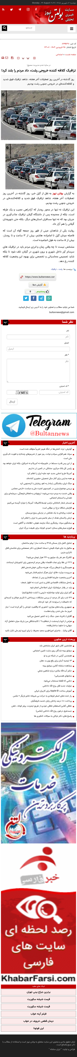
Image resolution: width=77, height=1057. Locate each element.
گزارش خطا (37, 285)
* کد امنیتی (64, 386)
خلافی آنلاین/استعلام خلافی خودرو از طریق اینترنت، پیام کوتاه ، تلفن (41, 706)
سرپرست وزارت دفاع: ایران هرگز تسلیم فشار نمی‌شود (48, 572)
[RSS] (3, 9)
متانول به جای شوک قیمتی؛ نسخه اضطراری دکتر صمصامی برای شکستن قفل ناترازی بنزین (38, 550)
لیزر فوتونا (38, 1028)
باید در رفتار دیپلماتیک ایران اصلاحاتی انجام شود (51, 587)
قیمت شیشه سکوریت (38, 999)
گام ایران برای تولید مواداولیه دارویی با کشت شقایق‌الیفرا (47, 592)
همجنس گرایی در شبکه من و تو (58, 655)
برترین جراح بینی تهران (38, 992)
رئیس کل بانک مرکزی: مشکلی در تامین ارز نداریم (50, 468)
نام (68, 330)
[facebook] (35, 9)
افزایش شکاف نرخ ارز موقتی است (57, 508)
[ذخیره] (12, 57)
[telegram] (20, 9)
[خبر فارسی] (38, 913)
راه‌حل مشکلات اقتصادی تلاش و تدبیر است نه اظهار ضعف (46, 582)
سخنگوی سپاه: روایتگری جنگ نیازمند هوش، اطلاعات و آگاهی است (42, 523)
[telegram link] (41, 298)
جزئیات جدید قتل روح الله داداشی (57, 686)
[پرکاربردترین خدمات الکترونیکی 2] (38, 783)
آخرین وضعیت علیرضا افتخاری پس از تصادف (52, 577)
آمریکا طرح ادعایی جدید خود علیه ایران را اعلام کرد (49, 473)
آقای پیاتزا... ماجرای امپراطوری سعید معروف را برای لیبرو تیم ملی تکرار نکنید (38, 630)
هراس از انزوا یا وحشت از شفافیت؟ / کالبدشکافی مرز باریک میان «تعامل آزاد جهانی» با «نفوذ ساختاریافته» (38, 623)
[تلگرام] (39, 425)
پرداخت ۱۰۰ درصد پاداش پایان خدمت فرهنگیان (51, 701)
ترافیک (54, 269)
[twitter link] (26, 298)
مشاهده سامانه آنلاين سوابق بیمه (57, 665)
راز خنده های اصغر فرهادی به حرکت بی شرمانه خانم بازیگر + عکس (42, 696)
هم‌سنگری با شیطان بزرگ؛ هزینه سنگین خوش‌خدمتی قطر (46, 567)
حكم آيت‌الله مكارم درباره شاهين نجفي (55, 671)
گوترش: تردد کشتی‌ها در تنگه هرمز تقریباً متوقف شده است (46, 449)
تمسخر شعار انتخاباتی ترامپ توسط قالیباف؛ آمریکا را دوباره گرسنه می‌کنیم (39, 503)
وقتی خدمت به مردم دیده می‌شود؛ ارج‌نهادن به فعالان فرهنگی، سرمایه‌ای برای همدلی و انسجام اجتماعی (38, 496)
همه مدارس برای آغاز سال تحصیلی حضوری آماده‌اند (49, 478)
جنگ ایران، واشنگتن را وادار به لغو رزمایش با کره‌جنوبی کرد (46, 483)
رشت (60, 269)
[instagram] (28, 10)
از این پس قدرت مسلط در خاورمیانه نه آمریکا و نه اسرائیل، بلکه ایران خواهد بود (37, 463)
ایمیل (66, 342)
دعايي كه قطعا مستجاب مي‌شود (58, 681)
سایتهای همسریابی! (63, 676)
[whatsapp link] (49, 298)
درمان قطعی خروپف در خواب (38, 1021)
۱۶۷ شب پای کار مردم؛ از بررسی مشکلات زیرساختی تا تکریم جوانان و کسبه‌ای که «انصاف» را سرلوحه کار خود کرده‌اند (38, 600)
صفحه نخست (70, 54)
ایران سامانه (55, 1049)
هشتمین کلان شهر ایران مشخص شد (55, 645)
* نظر (67, 355)
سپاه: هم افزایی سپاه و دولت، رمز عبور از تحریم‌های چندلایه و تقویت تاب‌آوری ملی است (37, 456)
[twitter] (11, 10)
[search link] (4, 28)
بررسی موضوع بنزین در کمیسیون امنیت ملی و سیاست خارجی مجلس (41, 488)
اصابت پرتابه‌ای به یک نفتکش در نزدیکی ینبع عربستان (48, 513)
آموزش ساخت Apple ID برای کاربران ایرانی (53, 691)
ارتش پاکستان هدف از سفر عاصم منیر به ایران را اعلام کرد (46, 518)
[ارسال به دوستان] (6, 57)
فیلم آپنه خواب (38, 1014)
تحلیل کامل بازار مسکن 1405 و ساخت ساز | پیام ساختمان (47, 543)
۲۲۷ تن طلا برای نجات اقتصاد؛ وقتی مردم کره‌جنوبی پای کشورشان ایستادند (39, 562)
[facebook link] (33, 298)
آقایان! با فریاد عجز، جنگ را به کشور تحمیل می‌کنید (49, 616)
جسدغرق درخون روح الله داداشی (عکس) (54, 711)
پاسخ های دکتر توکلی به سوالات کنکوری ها (53, 716)
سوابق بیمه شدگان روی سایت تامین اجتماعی (52, 650)
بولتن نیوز (58, 193)
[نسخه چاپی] (2, 57)
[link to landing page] (58, 15)
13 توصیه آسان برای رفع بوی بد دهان (56, 660)
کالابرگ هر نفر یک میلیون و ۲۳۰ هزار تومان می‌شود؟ (49, 557)
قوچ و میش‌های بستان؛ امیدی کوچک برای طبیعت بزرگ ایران (45, 528)
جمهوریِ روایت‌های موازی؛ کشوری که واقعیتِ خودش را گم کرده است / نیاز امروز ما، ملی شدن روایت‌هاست (38, 609)
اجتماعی (59, 54)
